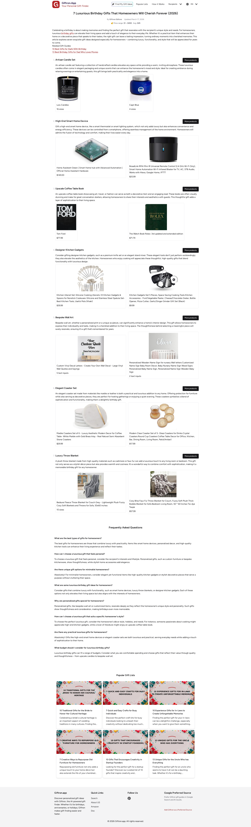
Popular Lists (142, 4)
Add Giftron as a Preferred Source (178, 810)
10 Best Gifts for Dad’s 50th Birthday (69, 49)
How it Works (158, 4)
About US (95, 802)
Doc (93, 811)
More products (191, 60)
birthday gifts (67, 33)
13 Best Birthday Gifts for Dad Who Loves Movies (75, 52)
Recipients (173, 4)
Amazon (95, 806)
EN (192, 4)
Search (94, 798)
